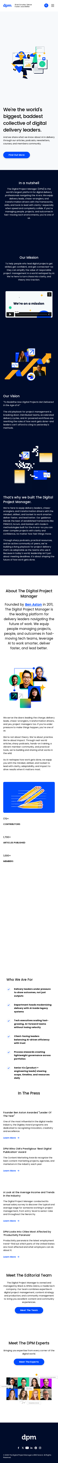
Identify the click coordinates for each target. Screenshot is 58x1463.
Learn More (9, 1138)
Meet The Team (29, 1310)
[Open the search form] (46, 6)
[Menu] (52, 6)
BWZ (35, 1455)
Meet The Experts (29, 1362)
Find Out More (17, 155)
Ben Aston (33, 604)
